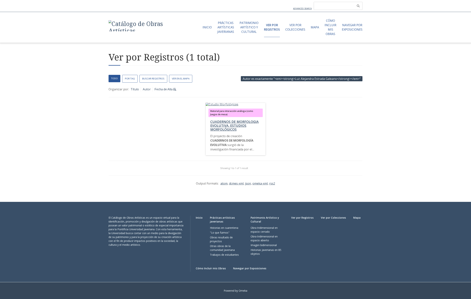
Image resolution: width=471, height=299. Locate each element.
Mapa (315, 27)
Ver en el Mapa (181, 78)
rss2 (272, 183)
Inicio (207, 27)
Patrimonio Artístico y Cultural (249, 27)
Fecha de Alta (164, 89)
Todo (114, 78)
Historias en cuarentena (224, 228)
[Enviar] (358, 6)
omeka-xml (260, 183)
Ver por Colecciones (295, 27)
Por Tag (130, 78)
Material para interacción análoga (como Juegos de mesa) (231, 112)
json (248, 183)
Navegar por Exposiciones (352, 27)
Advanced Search (302, 8)
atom (224, 183)
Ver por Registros (272, 27)
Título (135, 89)
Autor (147, 89)
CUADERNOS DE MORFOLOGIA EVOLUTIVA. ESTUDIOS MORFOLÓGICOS (234, 125)
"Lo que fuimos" (219, 232)
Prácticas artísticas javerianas (225, 27)
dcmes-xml (236, 183)
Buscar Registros (153, 78)
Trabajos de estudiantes (224, 254)
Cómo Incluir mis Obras (330, 27)
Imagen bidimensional (264, 245)
